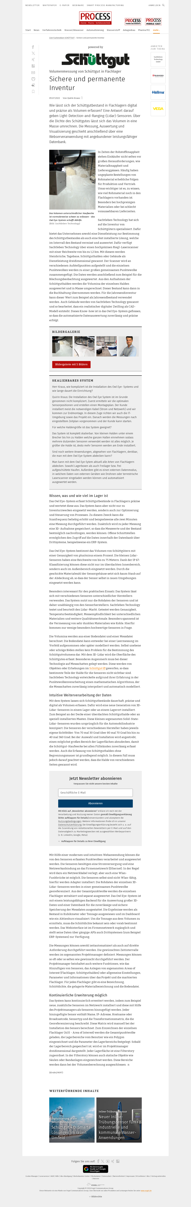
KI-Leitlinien (141, 1176)
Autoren (96, 1179)
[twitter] (33, 53)
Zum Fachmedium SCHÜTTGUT (62, 38)
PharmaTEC (144, 30)
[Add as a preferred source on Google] (95, 1169)
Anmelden (154, 5)
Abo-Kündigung (66, 1176)
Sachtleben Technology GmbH (158, 59)
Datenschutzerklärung (69, 824)
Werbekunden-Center (81, 1176)
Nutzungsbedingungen (69, 821)
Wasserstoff (113, 30)
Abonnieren (95, 803)
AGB (52, 1176)
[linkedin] (33, 66)
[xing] (33, 59)
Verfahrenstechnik (51, 30)
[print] (33, 79)
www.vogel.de (146, 1191)
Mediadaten (96, 1176)
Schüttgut (96, 668)
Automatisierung (95, 30)
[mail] (33, 72)
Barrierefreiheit (119, 1176)
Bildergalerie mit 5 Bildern (71, 364)
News (36, 30)
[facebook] (33, 47)
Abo (148, 1176)
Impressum (130, 1176)
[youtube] (107, 1161)
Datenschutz (107, 1176)
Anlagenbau (129, 30)
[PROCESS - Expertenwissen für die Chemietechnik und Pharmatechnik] (28, 30)
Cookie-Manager (32, 1176)
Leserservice (45, 1176)
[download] (33, 85)
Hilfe (57, 1176)
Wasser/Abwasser (74, 30)
